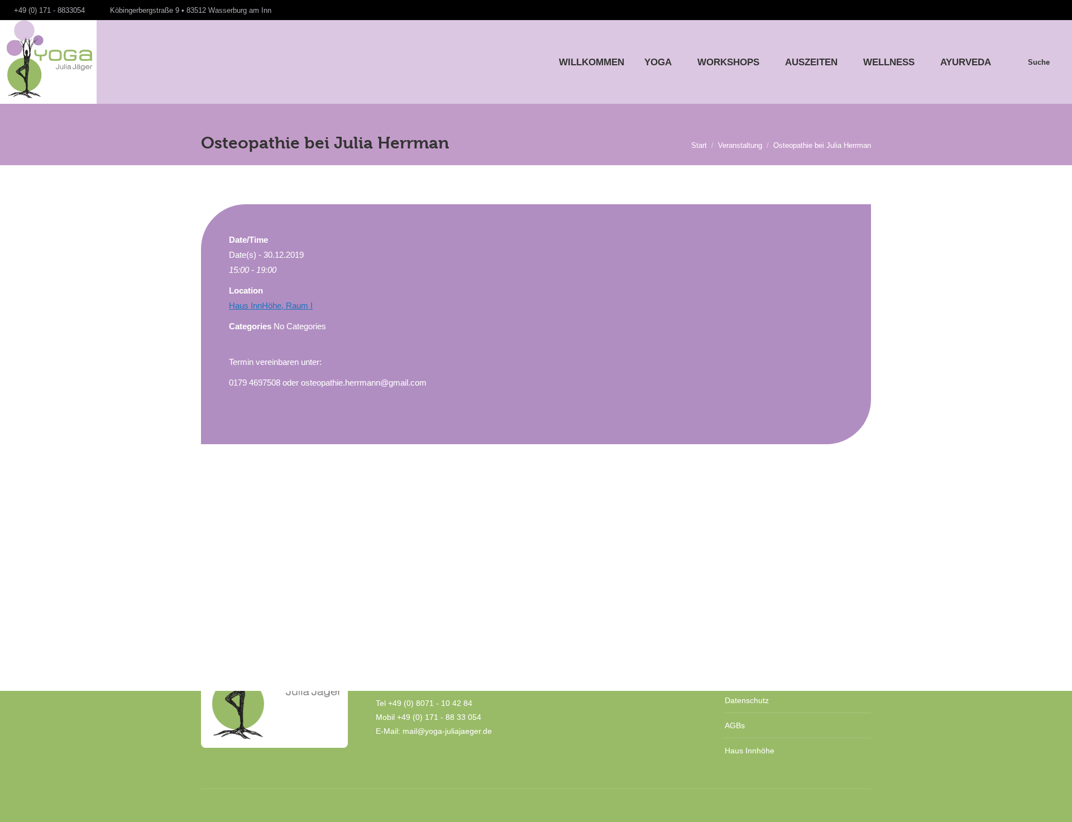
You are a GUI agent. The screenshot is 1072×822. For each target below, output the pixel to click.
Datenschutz (747, 700)
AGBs (735, 725)
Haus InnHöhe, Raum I (271, 305)
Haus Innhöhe (749, 750)
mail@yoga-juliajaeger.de (447, 731)
